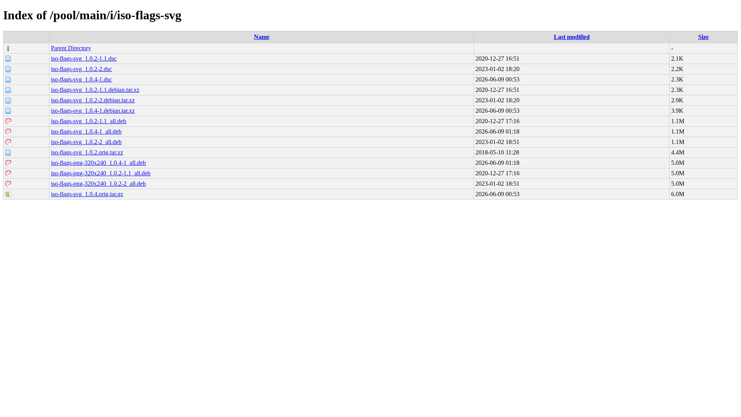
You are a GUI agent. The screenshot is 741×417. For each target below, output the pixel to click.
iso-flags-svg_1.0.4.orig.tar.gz (87, 194)
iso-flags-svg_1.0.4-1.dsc (81, 79)
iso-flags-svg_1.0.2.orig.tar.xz (87, 152)
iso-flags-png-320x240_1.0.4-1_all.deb (98, 162)
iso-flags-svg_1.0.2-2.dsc (81, 69)
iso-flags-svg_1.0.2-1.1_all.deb (88, 121)
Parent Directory (71, 48)
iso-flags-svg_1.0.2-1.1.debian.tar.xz (95, 89)
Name (261, 37)
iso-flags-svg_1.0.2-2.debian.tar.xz (93, 100)
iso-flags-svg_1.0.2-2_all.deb (86, 142)
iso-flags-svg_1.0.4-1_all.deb (86, 131)
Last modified (572, 37)
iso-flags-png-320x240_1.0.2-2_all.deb (98, 183)
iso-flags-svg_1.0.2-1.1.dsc (84, 58)
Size (703, 37)
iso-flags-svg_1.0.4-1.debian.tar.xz (93, 110)
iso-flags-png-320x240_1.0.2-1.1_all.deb (101, 173)
